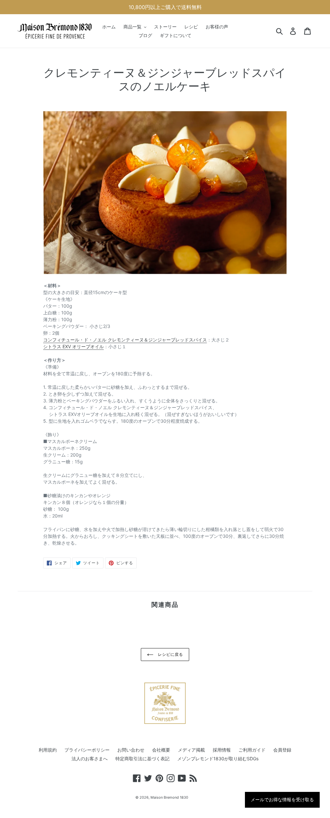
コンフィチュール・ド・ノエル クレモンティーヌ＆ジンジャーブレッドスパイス (125, 339)
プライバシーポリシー (87, 750)
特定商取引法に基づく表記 (142, 758)
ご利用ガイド (252, 750)
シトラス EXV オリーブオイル (73, 346)
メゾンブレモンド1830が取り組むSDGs (217, 758)
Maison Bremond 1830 (169, 797)
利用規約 (48, 750)
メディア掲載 (191, 750)
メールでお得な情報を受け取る (282, 799)
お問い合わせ (130, 750)
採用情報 (222, 750)
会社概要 (161, 750)
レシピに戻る (170, 654)
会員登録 (282, 750)
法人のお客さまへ (90, 758)
